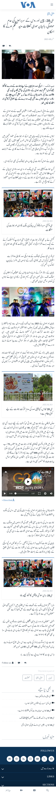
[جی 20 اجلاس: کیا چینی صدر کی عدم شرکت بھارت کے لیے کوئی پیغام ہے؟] (28, 387)
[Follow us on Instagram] (30, 759)
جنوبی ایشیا (50, 13)
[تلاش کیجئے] (47, 790)
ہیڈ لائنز (8, 790)
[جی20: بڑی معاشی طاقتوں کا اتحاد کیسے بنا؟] (28, 573)
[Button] (9, 46)
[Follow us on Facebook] (51, 759)
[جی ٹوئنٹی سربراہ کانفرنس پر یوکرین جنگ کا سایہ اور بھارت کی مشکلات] (28, 203)
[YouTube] (34, 790)
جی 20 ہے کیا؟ (44, 472)
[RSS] (23, 759)
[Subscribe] (9, 759)
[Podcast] (16, 759)
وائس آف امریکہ (44, 476)
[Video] (21, 790)
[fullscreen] (39, 493)
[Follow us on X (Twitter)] (44, 759)
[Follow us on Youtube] (37, 759)
